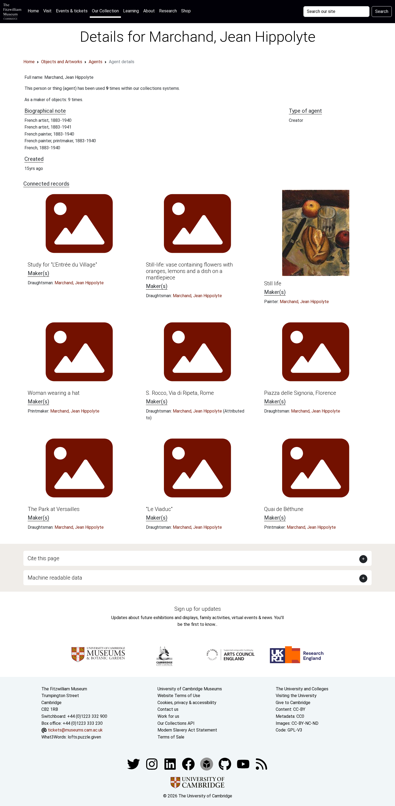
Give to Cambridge (293, 702)
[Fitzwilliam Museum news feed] (261, 763)
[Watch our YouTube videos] (244, 763)
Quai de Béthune (283, 509)
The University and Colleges (302, 688)
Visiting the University (296, 695)
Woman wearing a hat (54, 393)
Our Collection (105, 10)
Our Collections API (176, 723)
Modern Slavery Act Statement (187, 730)
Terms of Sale (170, 737)
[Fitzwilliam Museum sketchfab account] (207, 763)
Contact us (167, 709)
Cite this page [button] (43, 558)
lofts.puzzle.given (84, 737)
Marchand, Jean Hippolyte (79, 282)
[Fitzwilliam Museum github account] (225, 763)
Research (168, 10)
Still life (272, 283)
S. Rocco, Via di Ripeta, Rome (180, 393)
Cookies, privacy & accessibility (186, 702)
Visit (47, 10)
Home (34, 10)
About (149, 10)
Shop (186, 10)
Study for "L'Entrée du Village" (62, 264)
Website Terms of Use (178, 695)
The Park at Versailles (54, 509)
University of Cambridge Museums (189, 688)
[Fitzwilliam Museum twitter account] (134, 763)
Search (381, 11)
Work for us (168, 716)
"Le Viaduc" (159, 509)
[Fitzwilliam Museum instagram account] (152, 763)
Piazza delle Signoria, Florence (300, 393)
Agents (95, 61)
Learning (131, 10)
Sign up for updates (197, 609)
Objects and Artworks (61, 61)
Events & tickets (72, 10)
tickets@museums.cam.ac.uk (75, 730)
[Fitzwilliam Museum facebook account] (170, 763)
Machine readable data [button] (55, 577)
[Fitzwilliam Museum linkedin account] (189, 763)
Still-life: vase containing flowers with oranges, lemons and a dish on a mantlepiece (189, 271)
